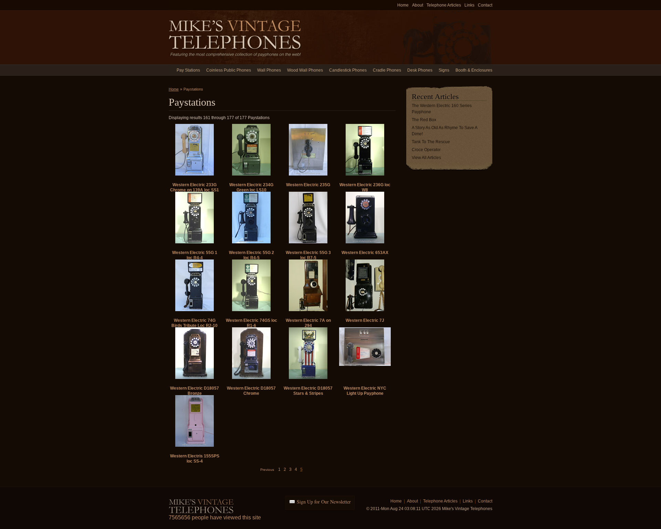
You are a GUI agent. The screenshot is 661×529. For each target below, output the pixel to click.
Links (469, 5)
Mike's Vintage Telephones (236, 37)
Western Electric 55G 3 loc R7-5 (308, 255)
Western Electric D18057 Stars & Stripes (308, 391)
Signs (444, 70)
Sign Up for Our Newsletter (324, 501)
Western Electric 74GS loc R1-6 (251, 323)
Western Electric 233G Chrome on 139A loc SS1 (194, 187)
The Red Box (424, 119)
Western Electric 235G (308, 184)
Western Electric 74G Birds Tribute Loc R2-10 (194, 323)
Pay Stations (188, 70)
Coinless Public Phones (228, 70)
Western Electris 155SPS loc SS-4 (194, 459)
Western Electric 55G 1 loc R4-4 (194, 255)
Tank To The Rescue (431, 141)
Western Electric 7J (365, 320)
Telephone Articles (444, 5)
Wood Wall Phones (305, 70)
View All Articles (426, 157)
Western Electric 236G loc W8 (364, 187)
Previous (267, 470)
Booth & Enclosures (473, 70)
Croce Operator (426, 149)
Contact (485, 5)
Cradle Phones (387, 70)
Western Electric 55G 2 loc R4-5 (251, 255)
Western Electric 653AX (365, 252)
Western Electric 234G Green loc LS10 (251, 187)
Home (403, 5)
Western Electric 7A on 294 (308, 323)
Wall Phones (269, 70)
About (417, 5)
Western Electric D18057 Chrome (251, 391)
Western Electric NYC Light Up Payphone (365, 391)
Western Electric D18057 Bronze (194, 391)
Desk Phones (419, 70)
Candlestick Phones (348, 70)
